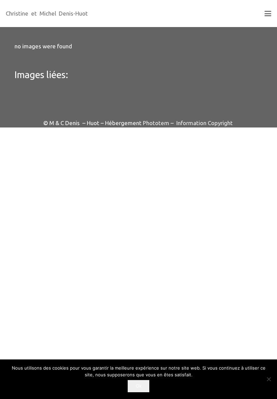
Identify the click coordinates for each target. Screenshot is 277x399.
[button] (268, 13)
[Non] (268, 379)
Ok (139, 386)
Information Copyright (204, 123)
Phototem (156, 123)
